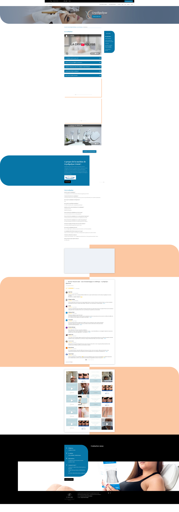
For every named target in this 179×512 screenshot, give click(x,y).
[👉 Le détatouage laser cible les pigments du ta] (107, 412)
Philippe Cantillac (71, 299)
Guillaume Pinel (71, 312)
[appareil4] (102, 184)
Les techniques (79, 27)
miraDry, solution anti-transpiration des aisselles (109, 41)
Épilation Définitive (108, 38)
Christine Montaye (71, 327)
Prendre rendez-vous (96, 16)
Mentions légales (85, 497)
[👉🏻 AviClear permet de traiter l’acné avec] (83, 424)
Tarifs (125, 4)
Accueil (65, 27)
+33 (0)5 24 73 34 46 (71, 450)
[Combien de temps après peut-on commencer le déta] (72, 377)
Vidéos (122, 4)
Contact (132, 4)
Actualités (128, 4)
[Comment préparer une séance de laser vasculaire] (72, 412)
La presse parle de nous (128, 1)
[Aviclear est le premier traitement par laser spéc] (107, 388)
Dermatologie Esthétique (112, 4)
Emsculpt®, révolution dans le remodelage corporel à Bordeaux (108, 46)
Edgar (82, 497)
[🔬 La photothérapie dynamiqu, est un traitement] (107, 377)
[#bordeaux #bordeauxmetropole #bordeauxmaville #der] (107, 424)
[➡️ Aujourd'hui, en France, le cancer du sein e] (83, 412)
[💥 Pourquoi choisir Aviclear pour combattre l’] (83, 377)
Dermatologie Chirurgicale (103, 4)
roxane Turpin (71, 353)
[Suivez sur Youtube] (66, 1)
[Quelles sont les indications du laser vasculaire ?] (95, 424)
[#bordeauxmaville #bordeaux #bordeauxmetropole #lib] (95, 377)
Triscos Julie (70, 319)
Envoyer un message (69, 479)
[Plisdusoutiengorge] (82, 96)
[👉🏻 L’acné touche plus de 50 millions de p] (107, 400)
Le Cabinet (119, 4)
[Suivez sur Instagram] (64, 1)
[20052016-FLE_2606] (82, 122)
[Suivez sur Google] (70, 1)
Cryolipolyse (107, 43)
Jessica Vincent (71, 347)
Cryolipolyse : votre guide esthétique (89, 151)
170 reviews (77, 288)
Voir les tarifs (108, 33)
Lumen (69, 305)
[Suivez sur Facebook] (68, 1)
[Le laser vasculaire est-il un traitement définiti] (95, 412)
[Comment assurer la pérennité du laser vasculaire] (95, 400)
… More (103, 303)
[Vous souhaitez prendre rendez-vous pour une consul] (83, 400)
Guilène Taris (70, 334)
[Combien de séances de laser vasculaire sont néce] (72, 424)
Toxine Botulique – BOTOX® (108, 50)
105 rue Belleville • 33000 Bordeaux (74, 455)
